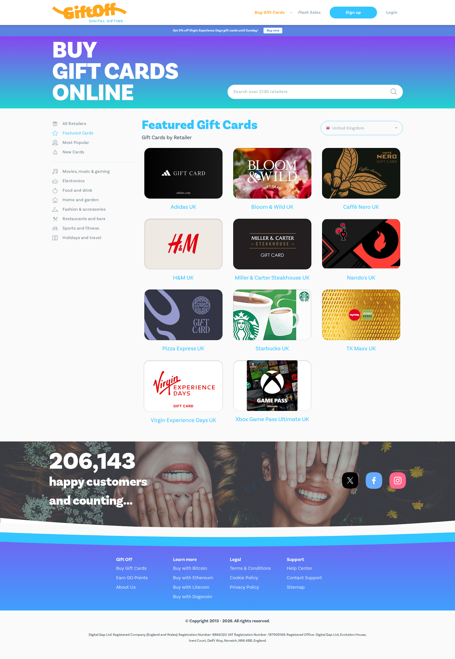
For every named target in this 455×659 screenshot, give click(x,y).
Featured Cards (78, 133)
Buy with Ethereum (193, 578)
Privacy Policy (244, 587)
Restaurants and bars (84, 219)
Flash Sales (309, 12)
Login (392, 12)
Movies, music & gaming (86, 171)
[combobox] (362, 128)
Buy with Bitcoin (190, 568)
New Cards (73, 152)
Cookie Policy (244, 578)
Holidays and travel (82, 237)
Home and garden (81, 200)
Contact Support (304, 578)
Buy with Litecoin (191, 587)
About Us (126, 587)
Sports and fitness (81, 228)
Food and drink (77, 190)
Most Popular (76, 142)
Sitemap (296, 587)
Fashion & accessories (84, 209)
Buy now (273, 30)
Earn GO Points (132, 578)
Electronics (73, 181)
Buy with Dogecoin (192, 597)
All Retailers (74, 123)
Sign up (353, 12)
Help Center (299, 568)
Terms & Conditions (250, 568)
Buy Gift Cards (270, 12)
